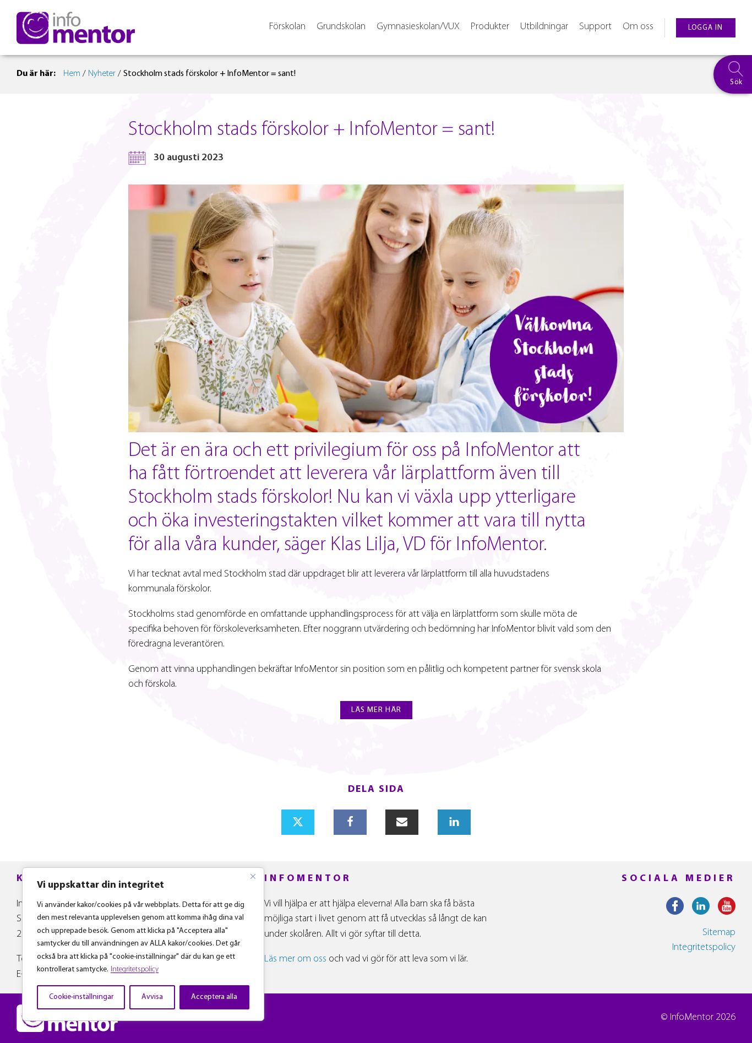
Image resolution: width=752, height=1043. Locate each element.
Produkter (490, 27)
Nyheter (102, 73)
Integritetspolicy (135, 969)
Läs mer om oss (295, 959)
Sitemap (718, 933)
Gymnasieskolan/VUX (418, 27)
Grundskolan (341, 27)
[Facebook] (350, 822)
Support (595, 27)
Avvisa (152, 997)
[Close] (252, 876)
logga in (705, 27)
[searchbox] (732, 74)
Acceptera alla (214, 997)
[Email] (401, 822)
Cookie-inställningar (81, 997)
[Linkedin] (454, 822)
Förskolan (287, 27)
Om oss (638, 27)
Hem (71, 73)
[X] (297, 822)
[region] (143, 944)
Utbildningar (544, 27)
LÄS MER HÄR (376, 710)
